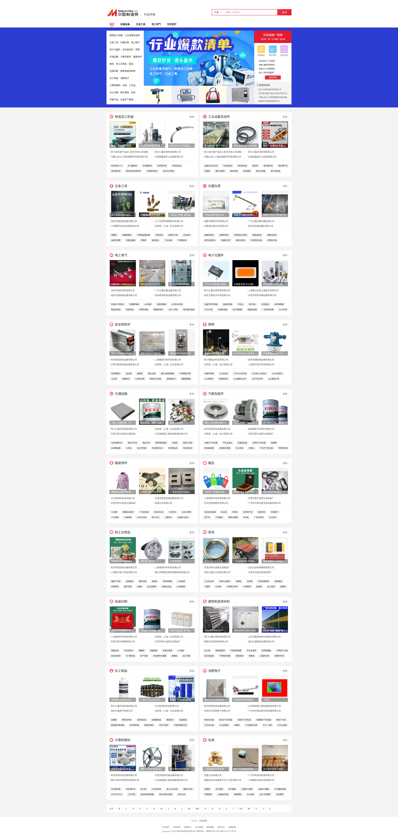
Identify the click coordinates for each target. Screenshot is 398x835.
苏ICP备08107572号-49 (226, 831)
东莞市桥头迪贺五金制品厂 (124, 433)
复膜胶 (174, 656)
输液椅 (259, 586)
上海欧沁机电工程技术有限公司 (263, 290)
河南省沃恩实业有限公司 (216, 225)
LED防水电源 (176, 304)
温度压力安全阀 (211, 165)
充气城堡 (219, 789)
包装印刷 (114, 70)
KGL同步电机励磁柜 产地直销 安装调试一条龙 (181, 284)
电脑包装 (115, 650)
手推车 (175, 442)
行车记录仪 (227, 442)
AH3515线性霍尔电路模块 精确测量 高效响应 (215, 284)
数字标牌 (128, 586)
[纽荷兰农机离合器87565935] (216, 411)
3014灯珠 (283, 309)
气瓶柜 (207, 586)
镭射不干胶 (115, 581)
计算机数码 (115, 85)
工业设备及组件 (132, 35)
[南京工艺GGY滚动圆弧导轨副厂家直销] (182, 134)
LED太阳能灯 (277, 373)
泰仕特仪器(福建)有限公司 (260, 225)
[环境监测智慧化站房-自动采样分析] (216, 203)
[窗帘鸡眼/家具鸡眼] (216, 550)
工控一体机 (173, 309)
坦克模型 (280, 794)
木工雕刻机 (132, 165)
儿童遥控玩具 (223, 794)
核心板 (143, 789)
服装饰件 (137, 56)
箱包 (112, 63)
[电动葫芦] (157, 94)
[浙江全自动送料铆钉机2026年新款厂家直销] (122, 203)
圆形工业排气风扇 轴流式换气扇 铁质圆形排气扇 (152, 768)
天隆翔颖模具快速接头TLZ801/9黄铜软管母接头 (152, 214)
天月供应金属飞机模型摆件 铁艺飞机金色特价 (274, 768)
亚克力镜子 (164, 725)
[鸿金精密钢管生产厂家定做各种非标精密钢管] (216, 619)
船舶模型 (237, 794)
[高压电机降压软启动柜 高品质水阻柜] (152, 273)
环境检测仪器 (256, 240)
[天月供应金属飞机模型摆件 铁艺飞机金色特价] (275, 757)
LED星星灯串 (273, 379)
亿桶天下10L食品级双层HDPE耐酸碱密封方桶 (181, 699)
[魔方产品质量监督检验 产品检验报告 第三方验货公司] (245, 757)
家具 (131, 63)
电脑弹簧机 (127, 235)
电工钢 (207, 650)
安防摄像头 (115, 373)
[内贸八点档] (212, 94)
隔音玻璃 (239, 656)
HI (161, 808)
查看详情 (273, 77)
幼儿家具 (271, 586)
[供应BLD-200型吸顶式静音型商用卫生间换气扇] (216, 688)
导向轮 (246, 517)
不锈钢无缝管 (235, 650)
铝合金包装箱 (210, 512)
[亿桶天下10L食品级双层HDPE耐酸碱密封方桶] (182, 688)
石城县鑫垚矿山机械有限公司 (169, 156)
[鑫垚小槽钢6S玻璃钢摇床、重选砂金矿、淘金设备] (123, 134)
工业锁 (114, 379)
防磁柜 (283, 586)
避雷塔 (140, 373)
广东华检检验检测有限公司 (261, 775)
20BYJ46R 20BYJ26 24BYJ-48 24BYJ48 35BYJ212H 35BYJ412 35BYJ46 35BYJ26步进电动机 (122, 284)
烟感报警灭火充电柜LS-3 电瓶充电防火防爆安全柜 (274, 561)
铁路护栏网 (279, 656)
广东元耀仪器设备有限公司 (261, 221)
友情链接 (232, 827)
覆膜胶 (141, 650)
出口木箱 (186, 656)
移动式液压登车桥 (133, 171)
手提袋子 (274, 512)
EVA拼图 (250, 794)
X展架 (139, 586)
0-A (111, 808)
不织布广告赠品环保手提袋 (215, 491)
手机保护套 (115, 789)
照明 (137, 49)
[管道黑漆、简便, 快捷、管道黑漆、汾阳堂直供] (152, 411)
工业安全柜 (209, 581)
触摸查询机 (158, 309)
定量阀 (207, 171)
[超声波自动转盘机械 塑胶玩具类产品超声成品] (181, 757)
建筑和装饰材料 (128, 70)
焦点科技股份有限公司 (186, 831)
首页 (112, 24)
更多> (192, 116)
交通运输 (114, 56)
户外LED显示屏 (240, 373)
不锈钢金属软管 (143, 235)
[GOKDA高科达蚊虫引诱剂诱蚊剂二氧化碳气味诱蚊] (245, 342)
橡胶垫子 (170, 720)
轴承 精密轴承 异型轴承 (245, 145)
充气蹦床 (232, 789)
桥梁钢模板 (266, 650)
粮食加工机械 (155, 379)
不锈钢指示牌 (185, 373)
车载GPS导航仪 (117, 304)
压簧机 (143, 240)
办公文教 (114, 92)
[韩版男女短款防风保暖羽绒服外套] (123, 480)
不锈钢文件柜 (232, 586)
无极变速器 (130, 240)
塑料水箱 (142, 581)
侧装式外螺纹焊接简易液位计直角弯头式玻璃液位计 (245, 214)
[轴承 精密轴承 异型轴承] (245, 134)
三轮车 (129, 448)
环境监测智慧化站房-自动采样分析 (215, 214)
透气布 (207, 517)
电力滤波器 (237, 309)
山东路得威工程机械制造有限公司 (171, 433)
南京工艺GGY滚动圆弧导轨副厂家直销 (181, 145)
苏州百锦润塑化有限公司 (216, 502)
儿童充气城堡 (246, 789)
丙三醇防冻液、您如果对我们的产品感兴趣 (274, 422)
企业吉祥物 (186, 512)
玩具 (125, 85)
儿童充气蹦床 (263, 789)
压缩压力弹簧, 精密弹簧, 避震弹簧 (181, 214)
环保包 (235, 512)
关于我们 (166, 827)
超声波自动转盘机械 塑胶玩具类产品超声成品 (181, 768)
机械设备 (125, 24)
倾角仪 (251, 448)
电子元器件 (115, 49)
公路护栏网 (264, 656)
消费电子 (124, 78)
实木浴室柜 (251, 650)
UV (241, 808)
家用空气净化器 (244, 720)
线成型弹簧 (115, 240)
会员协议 (221, 827)
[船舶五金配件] (182, 411)
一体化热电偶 (267, 309)
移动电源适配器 (147, 794)
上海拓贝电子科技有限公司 (261, 364)
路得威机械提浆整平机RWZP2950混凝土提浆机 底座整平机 (245, 699)
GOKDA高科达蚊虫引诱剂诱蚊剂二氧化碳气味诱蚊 (245, 353)
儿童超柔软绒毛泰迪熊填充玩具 (215, 768)
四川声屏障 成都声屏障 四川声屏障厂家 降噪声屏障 (274, 630)
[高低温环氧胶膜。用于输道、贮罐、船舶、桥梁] (152, 619)
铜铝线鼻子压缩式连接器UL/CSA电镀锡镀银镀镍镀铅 (274, 284)
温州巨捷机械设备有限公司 (124, 221)
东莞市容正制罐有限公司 (123, 641)
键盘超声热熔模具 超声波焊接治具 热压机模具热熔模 (181, 353)
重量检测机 (209, 235)
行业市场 (149, 14)
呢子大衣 (155, 517)
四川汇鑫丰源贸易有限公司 (270, 89)
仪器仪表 (124, 42)
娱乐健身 (124, 92)
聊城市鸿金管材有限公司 (269, 101)
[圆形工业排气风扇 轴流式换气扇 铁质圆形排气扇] (152, 757)
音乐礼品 (181, 794)
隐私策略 (210, 827)
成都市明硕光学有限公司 (216, 221)
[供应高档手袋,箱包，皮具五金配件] (275, 480)
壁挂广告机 (281, 720)
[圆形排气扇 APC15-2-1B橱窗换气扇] (152, 550)
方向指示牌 (139, 379)
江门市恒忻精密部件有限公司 (169, 221)
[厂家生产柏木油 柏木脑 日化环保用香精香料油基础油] (152, 688)
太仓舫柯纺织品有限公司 (123, 498)
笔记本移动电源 (165, 794)
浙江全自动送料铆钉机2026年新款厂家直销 (122, 214)
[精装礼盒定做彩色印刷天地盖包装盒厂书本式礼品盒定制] (245, 480)
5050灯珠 (208, 309)
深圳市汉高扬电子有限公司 (217, 710)
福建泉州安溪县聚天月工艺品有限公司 (222, 779)
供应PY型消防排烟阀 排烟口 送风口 (122, 353)
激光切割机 (220, 171)
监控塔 (129, 373)
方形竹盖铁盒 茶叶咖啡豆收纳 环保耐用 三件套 (181, 630)
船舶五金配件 (176, 422)
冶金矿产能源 (126, 99)
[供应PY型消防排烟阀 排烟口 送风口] (123, 342)
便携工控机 (188, 789)
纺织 (133, 92)
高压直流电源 (188, 309)
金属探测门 (171, 379)
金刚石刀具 (173, 235)
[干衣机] (275, 688)
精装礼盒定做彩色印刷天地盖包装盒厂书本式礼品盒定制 (245, 491)
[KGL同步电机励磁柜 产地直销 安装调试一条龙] (181, 273)
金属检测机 (224, 235)
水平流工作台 (116, 794)
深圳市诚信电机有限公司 (123, 290)
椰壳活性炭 (127, 720)
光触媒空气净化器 (263, 720)
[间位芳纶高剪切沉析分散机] (152, 134)
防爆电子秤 (225, 240)
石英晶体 (265, 304)
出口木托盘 (141, 448)
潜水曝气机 (283, 165)
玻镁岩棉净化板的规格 (245, 630)
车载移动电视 (224, 448)
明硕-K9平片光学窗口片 (274, 214)
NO (197, 808)
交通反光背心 (183, 517)
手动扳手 (187, 235)
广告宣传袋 (259, 517)
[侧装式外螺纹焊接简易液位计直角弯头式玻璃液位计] (245, 203)
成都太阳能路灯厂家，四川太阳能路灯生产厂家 (215, 353)
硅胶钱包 (261, 512)
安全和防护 (128, 49)
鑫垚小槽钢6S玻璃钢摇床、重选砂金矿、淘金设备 (122, 145)
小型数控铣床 (151, 171)
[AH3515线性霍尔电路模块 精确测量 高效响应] (216, 273)
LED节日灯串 (257, 379)
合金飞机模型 (265, 794)
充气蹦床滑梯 (280, 789)
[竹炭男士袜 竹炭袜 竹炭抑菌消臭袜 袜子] (152, 480)
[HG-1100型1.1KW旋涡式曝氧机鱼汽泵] (245, 411)
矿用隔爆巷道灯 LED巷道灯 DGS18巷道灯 (274, 353)
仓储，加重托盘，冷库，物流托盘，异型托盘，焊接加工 (122, 422)
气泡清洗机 (227, 165)
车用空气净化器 (259, 442)
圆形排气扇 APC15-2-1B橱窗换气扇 (152, 561)
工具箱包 (219, 517)
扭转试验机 (240, 240)
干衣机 (266, 699)
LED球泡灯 (223, 373)
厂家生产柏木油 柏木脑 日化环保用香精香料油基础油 (152, 699)
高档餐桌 (278, 581)
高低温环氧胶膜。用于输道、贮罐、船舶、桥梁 (152, 630)
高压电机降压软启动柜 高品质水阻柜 (152, 284)
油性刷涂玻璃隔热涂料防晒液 (122, 699)
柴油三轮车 (132, 442)
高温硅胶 (183, 720)
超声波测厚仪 (210, 240)
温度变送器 (227, 304)
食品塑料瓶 (134, 725)
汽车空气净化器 (266, 448)
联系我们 (177, 827)
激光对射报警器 (167, 373)
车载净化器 (242, 442)
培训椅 (249, 581)
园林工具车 (187, 442)
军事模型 (208, 794)
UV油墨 (181, 650)
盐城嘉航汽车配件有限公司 (261, 428)
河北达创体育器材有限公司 (261, 567)
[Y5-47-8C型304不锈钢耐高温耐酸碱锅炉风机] (275, 134)
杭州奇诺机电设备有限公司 (168, 295)
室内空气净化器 (225, 720)
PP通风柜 (247, 586)
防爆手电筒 (209, 373)
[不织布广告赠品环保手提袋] (216, 480)
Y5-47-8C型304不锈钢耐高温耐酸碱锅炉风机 (274, 145)
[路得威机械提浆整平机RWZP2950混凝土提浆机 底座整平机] (245, 688)
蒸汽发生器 (275, 171)
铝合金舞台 (152, 586)
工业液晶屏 (224, 725)
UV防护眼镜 (175, 561)
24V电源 (147, 304)
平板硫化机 (176, 165)
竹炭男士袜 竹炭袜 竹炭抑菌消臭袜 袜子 (152, 491)
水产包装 (144, 656)
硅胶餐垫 (129, 581)
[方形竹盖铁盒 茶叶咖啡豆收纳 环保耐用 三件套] (182, 619)
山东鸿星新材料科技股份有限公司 (264, 636)
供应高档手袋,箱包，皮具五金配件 (274, 491)
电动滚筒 (247, 171)
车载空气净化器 (211, 442)
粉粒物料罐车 (161, 442)
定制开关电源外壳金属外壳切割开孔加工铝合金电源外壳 (122, 768)
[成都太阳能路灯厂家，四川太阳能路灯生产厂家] (216, 342)
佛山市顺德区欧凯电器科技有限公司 (172, 572)
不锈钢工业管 (282, 650)
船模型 (207, 789)
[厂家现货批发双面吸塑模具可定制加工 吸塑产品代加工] (182, 480)
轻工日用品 (121, 63)
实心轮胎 (239, 448)
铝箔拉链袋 (167, 650)
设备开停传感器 (211, 304)
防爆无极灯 (223, 379)
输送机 (255, 165)
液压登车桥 (162, 165)
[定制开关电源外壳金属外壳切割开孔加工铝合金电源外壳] (123, 757)
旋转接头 (155, 240)
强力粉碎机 (115, 171)
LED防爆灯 (208, 379)
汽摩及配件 (125, 56)
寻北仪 (240, 304)
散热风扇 (234, 171)
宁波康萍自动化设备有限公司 (125, 225)
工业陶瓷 (181, 581)
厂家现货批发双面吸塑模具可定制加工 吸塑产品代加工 (181, 491)
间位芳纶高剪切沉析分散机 (152, 145)
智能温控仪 (257, 235)
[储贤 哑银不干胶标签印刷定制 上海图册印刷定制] (152, 342)
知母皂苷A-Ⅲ (116, 165)
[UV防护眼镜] (182, 550)
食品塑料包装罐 (159, 656)
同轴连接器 (222, 309)
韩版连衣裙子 (128, 512)
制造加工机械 (116, 35)
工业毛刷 (168, 240)
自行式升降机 (168, 171)
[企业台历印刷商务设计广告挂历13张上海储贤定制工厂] (123, 619)
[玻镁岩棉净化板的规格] (245, 619)
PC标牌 (114, 512)
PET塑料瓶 (130, 656)
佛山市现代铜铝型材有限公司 (125, 779)
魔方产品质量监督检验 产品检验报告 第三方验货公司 (245, 768)
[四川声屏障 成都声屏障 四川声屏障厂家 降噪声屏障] (275, 619)
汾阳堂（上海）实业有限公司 (169, 225)
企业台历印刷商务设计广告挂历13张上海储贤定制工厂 (122, 630)
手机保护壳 (130, 789)
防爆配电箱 (134, 304)
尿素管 (274, 442)
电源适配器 (161, 304)
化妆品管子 (128, 650)
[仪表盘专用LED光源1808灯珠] (245, 273)
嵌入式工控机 (172, 789)
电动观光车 (187, 448)
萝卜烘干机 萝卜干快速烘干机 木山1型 (215, 145)
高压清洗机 (242, 165)
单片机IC (252, 304)
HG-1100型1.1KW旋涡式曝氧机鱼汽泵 (245, 422)
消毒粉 (237, 725)
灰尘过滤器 (282, 725)
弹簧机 (114, 235)
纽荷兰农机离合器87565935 (215, 422)
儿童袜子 (168, 517)
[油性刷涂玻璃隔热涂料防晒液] (123, 688)
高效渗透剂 (149, 725)
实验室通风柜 (263, 581)
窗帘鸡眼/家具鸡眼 (213, 561)
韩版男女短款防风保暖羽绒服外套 (122, 491)
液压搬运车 (173, 448)
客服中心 (188, 827)
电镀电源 (129, 309)
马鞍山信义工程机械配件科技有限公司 (275, 97)
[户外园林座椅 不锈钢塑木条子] (245, 550)
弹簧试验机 (272, 235)
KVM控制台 (156, 789)
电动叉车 (146, 442)
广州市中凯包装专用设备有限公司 (264, 502)
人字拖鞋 (115, 517)
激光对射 (151, 373)
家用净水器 (209, 720)
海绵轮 (238, 581)
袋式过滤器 (260, 171)
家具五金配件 (224, 581)
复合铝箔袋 (115, 656)
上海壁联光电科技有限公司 (261, 779)
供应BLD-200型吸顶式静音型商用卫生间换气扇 (215, 699)
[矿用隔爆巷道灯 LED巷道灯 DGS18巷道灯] (275, 342)
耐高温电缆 (115, 309)
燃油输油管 (209, 448)
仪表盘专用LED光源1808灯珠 (245, 284)
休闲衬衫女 (158, 512)
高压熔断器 (279, 304)
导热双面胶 (167, 581)
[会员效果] (199, 58)
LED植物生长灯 (240, 379)
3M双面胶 (181, 586)
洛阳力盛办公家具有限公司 (217, 572)
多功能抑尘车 (157, 448)
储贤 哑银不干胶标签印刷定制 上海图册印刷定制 (152, 353)
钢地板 (251, 656)
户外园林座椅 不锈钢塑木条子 (245, 561)
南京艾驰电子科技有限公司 (217, 295)
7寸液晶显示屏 (251, 725)
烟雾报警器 (186, 379)
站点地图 (199, 827)
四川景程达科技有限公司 (216, 359)
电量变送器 (252, 309)
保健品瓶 (153, 650)
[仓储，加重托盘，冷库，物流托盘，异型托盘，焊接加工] (123, 411)
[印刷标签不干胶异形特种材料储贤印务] (123, 550)
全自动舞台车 (116, 442)
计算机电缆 (143, 309)
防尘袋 (224, 512)
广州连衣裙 (144, 512)
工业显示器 (209, 725)
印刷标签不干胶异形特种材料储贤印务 (122, 561)
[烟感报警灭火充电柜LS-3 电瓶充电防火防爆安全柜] (275, 550)
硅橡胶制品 (156, 720)
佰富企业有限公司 (163, 502)
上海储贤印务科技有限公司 (168, 359)
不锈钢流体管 (224, 656)
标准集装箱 (115, 448)
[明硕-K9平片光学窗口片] (275, 203)
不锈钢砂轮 (182, 240)
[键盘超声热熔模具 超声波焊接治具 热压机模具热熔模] (181, 342)
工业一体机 (267, 725)
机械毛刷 (159, 235)
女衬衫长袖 (141, 517)
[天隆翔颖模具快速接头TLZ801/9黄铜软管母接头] (152, 203)
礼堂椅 (218, 586)
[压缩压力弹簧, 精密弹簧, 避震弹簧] (182, 203)
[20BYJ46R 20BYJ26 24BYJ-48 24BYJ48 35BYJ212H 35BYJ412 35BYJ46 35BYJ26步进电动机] (123, 273)
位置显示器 (272, 240)
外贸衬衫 (172, 512)
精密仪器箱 (233, 517)
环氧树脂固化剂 (180, 725)
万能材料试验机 (240, 235)
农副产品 (114, 99)
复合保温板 (209, 656)
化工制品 (114, 78)
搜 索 (284, 12)
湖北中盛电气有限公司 (122, 710)
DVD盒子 (273, 517)
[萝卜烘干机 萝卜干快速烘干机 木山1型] (216, 134)
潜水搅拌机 (268, 165)
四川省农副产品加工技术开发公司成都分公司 (277, 93)
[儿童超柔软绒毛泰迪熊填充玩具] (216, 757)
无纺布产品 (247, 512)
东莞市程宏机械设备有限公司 (262, 295)
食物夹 (154, 581)
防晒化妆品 (166, 586)
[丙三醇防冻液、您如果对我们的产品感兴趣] (275, 411)
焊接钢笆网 (220, 650)
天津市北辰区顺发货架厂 (260, 572)
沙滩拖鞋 (128, 517)
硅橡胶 (114, 720)
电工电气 (156, 24)
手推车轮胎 (283, 448)
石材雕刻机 (147, 165)
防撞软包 (126, 379)
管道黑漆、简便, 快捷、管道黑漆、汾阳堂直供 (152, 422)
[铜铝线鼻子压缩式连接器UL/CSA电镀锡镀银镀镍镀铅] (275, 273)
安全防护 (171, 24)
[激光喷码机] (185, 94)
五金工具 (140, 24)
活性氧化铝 (141, 720)
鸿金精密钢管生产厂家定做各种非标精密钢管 (215, 630)
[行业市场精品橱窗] (240, 94)
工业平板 (131, 794)
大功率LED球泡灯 (259, 373)
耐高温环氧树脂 (117, 725)
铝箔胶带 (115, 586)
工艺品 (132, 85)
